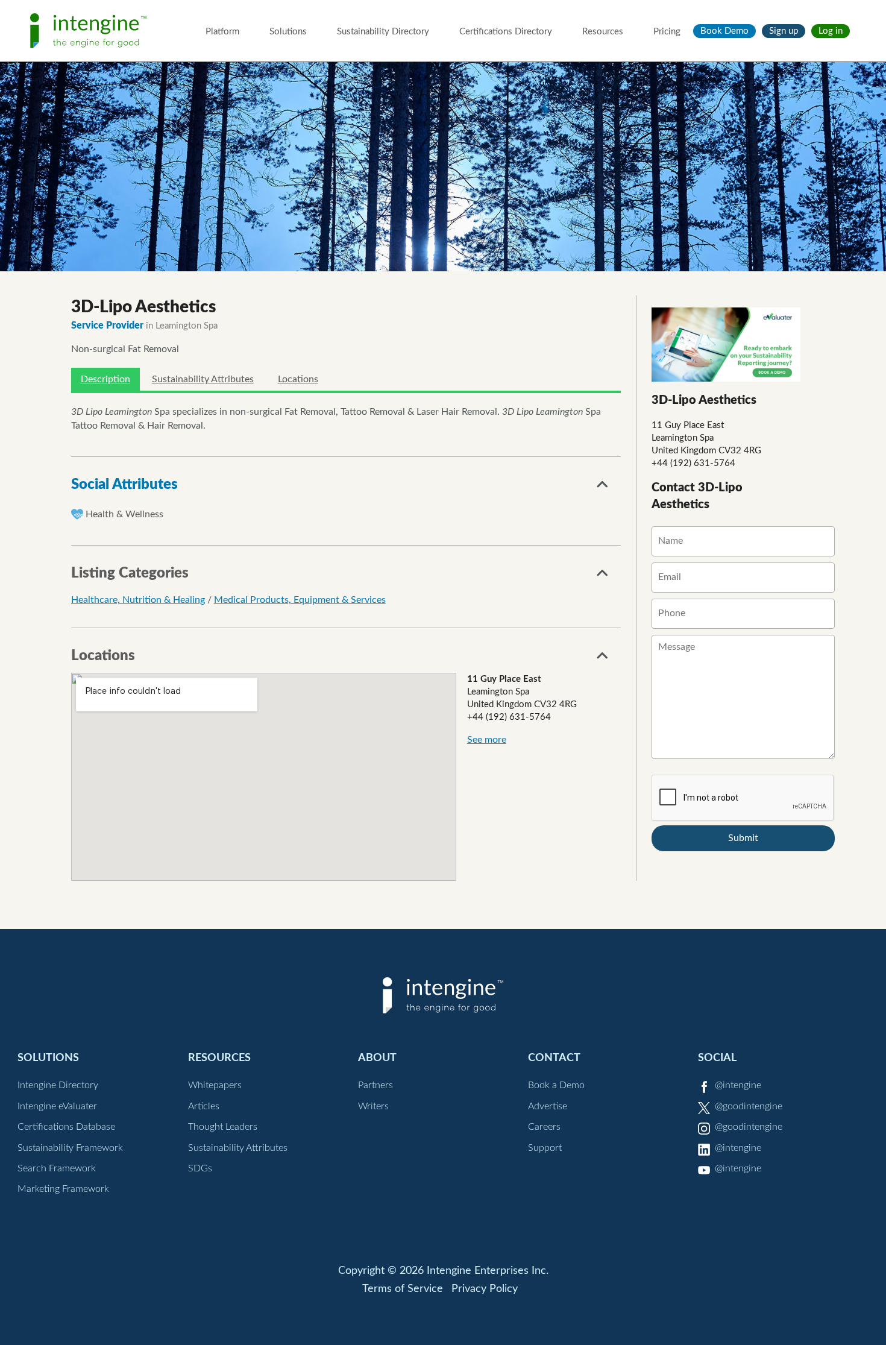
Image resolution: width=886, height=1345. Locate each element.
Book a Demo (556, 1085)
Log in (830, 31)
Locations (298, 379)
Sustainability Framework (70, 1148)
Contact (554, 1058)
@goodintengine (748, 1106)
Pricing (666, 31)
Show (603, 487)
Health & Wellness (124, 514)
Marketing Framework (63, 1189)
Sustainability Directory (383, 31)
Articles (203, 1106)
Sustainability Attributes (203, 379)
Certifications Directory (505, 31)
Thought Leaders (222, 1127)
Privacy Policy (484, 1289)
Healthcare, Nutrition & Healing (138, 600)
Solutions (288, 31)
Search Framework (56, 1168)
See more (486, 740)
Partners (375, 1085)
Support (545, 1148)
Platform (222, 31)
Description (105, 379)
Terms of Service (402, 1289)
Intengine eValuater (57, 1106)
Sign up (783, 31)
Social (717, 1058)
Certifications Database (66, 1127)
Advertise (547, 1106)
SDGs (200, 1168)
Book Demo (724, 31)
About (377, 1058)
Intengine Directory (57, 1085)
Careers (544, 1127)
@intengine (738, 1085)
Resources (602, 31)
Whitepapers (215, 1085)
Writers (373, 1106)
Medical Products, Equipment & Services (300, 600)
